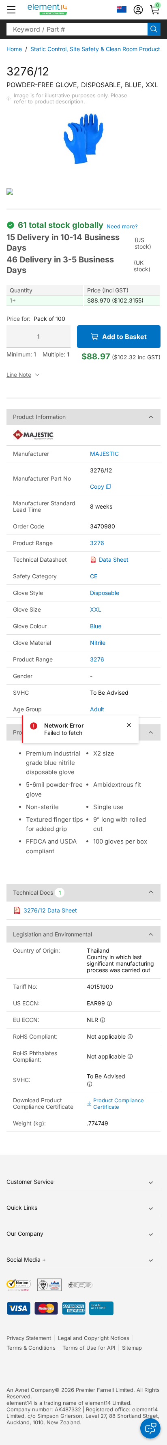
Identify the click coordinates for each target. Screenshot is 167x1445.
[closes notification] (129, 725)
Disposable (104, 592)
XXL (95, 609)
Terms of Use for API (88, 1347)
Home (14, 48)
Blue (95, 626)
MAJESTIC (104, 454)
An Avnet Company (30, 1390)
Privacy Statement (28, 1338)
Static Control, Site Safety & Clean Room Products (96, 48)
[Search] (154, 29)
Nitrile (97, 642)
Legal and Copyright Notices (93, 1338)
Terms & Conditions (31, 1347)
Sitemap (132, 1347)
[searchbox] (77, 29)
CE (93, 576)
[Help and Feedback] (150, 1428)
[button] (11, 9)
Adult (97, 709)
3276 (97, 543)
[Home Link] (63, 9)
